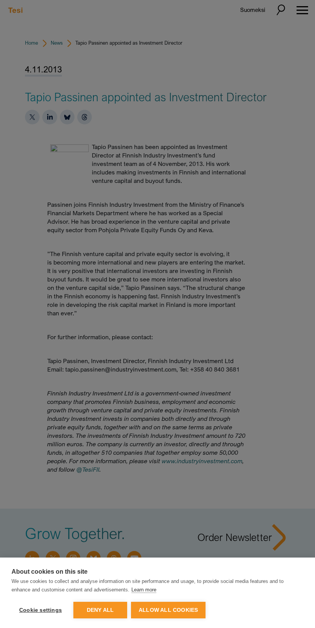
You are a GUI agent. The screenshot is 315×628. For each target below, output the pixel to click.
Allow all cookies (168, 610)
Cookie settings (40, 610)
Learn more (143, 590)
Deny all (100, 610)
